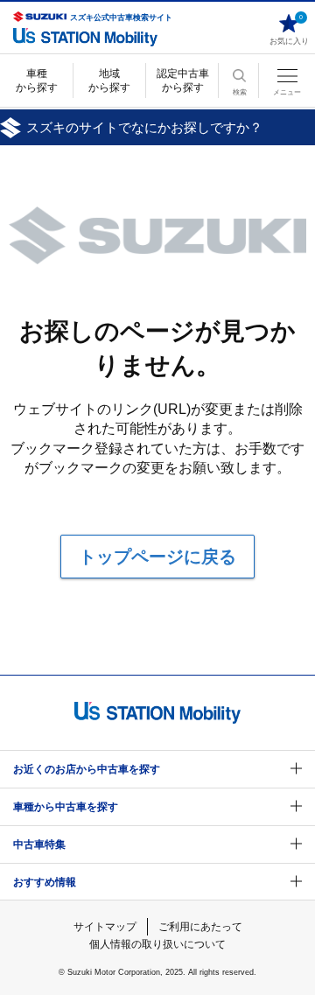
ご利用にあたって (200, 927)
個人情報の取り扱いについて (157, 944)
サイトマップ (105, 927)
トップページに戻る (157, 556)
